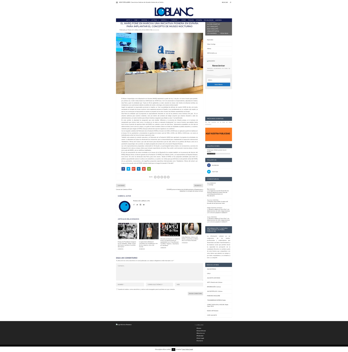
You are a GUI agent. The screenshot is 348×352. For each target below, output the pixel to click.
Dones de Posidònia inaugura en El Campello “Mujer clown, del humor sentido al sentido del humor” (127, 244)
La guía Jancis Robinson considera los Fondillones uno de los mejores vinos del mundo (148, 244)
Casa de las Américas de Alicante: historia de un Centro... (147, 2)
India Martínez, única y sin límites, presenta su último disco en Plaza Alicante (190, 238)
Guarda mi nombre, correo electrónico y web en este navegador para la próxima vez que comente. (146, 289)
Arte (128, 20)
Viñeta (209, 48)
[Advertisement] (218, 102)
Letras (154, 20)
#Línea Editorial (201, 331)
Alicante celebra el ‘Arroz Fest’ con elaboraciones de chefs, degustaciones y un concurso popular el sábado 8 (218, 210)
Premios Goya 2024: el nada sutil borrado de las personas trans (217, 202)
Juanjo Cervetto (211, 208)
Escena (144, 20)
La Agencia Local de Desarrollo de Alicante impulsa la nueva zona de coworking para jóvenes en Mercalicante (218, 193)
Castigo (211, 185)
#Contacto (200, 341)
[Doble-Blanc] (218, 141)
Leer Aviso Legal (187, 349)
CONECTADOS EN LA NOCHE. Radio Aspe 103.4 (217, 305)
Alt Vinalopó (212, 26)
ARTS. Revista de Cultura (214, 282)
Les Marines (212, 33)
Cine (135, 20)
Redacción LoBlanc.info (134, 30)
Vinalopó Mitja (213, 31)
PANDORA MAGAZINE (213, 296)
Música (164, 20)
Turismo (174, 20)
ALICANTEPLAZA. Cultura (214, 291)
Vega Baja (224, 33)
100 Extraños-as (212, 53)
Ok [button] (173, 349)
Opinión (199, 20)
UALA (208, 273)
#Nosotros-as (201, 333)
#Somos (199, 328)
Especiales (210, 40)
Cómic (183, 20)
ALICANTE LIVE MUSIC (213, 278)
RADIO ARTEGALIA (212, 311)
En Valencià (208, 20)
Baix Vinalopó (212, 28)
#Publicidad (200, 336)
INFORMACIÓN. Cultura (214, 287)
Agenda (218, 20)
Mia (208, 189)
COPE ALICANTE (212, 315)
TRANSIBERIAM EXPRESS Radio (216, 300)
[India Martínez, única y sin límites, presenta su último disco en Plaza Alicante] (191, 229)
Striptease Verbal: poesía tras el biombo (216, 150)
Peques (191, 20)
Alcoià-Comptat (213, 24)
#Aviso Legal (200, 338)
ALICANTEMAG (211, 269)
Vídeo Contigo (211, 44)
